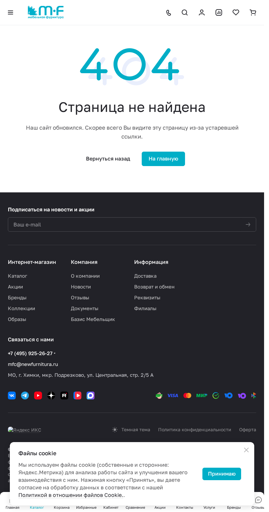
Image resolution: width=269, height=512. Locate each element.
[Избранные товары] (236, 12)
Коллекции (21, 308)
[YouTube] (38, 395)
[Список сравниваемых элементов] (219, 12)
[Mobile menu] (10, 12)
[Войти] (201, 12)
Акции (15, 286)
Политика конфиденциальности (194, 429)
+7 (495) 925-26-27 (30, 353)
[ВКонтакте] (12, 395)
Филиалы (145, 308)
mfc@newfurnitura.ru (33, 364)
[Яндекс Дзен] (51, 395)
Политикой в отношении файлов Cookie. (70, 495)
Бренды (17, 297)
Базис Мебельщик (93, 319)
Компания (84, 262)
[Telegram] (25, 395)
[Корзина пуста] (253, 12)
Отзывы (80, 297)
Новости (81, 286)
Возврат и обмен (154, 286)
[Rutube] (64, 395)
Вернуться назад (108, 158)
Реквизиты (147, 297)
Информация (151, 262)
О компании (85, 276)
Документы (84, 308)
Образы (17, 319)
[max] (90, 395)
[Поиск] (184, 12)
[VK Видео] (77, 395)
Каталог (17, 276)
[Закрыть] (246, 450)
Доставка (145, 276)
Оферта (247, 429)
